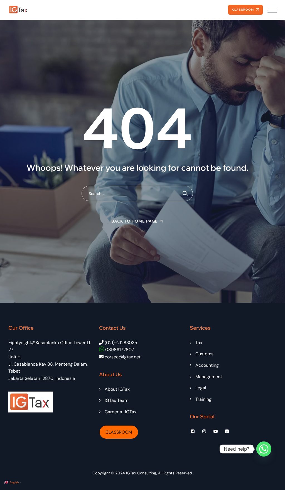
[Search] (185, 193)
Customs (204, 354)
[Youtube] (215, 431)
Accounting (207, 365)
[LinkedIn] (227, 431)
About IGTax (117, 389)
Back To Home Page (134, 221)
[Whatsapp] (263, 449)
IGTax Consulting (141, 472)
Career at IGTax (120, 412)
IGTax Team (116, 400)
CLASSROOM (118, 432)
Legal (200, 388)
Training (203, 399)
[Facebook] (193, 431)
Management (208, 377)
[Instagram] (204, 431)
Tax (198, 343)
